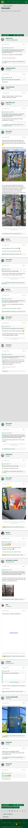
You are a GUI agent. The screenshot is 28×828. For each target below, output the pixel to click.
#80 (25, 769)
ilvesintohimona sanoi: (7, 47)
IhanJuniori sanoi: (6, 298)
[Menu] (26, 2)
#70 (25, 351)
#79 (25, 748)
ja (9, 449)
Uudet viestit (6, 817)
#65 (25, 137)
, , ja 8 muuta (14, 758)
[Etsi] (22, 2)
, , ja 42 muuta (15, 656)
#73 (25, 484)
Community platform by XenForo (12, 826)
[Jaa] (23, 44)
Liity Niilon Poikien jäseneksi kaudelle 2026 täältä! (11, 251)
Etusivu (12, 824)
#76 (25, 610)
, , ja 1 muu (12, 254)
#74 (25, 538)
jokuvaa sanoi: (6, 269)
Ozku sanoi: (5, 671)
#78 (25, 703)
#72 (25, 460)
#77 (25, 667)
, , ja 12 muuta (14, 62)
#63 (25, 93)
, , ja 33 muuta (15, 527)
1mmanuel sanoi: (6, 433)
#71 (25, 429)
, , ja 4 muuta (13, 599)
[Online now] (3, 241)
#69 (25, 323)
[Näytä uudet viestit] (19, 2)
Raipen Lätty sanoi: (7, 77)
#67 (25, 265)
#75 (25, 566)
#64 (25, 108)
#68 (25, 295)
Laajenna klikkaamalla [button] (14, 682)
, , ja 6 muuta (13, 472)
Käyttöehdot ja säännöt (6, 822)
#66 (25, 245)
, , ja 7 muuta (14, 554)
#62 (25, 74)
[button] (1, 820)
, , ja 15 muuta (13, 125)
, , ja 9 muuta (12, 233)
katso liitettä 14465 (6, 545)
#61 (25, 44)
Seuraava (20, 35)
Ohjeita (24, 822)
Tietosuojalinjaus (17, 822)
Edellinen (5, 35)
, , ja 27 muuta (15, 736)
